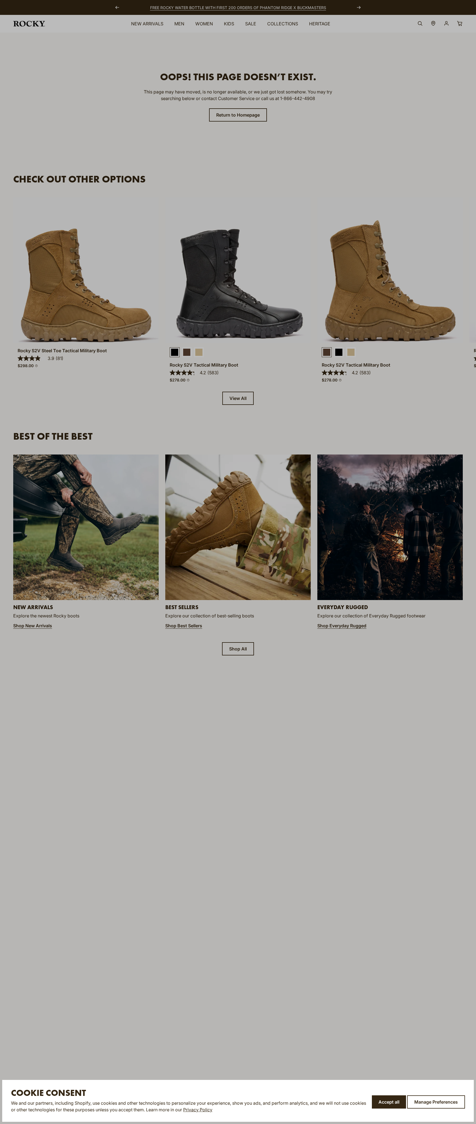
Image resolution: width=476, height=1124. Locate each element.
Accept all (388, 1102)
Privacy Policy (197, 1109)
